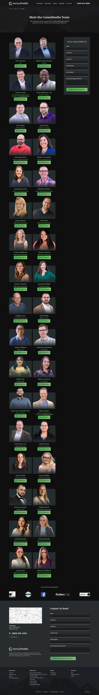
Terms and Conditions (54, 691)
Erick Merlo (44, 316)
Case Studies (53, 674)
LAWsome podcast (24, 96)
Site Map (61, 691)
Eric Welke (20, 125)
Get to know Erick (44, 321)
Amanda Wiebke (44, 284)
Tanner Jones (20, 92)
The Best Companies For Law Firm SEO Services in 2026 (38, 675)
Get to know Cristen (20, 257)
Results (55, 3)
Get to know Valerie (44, 449)
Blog (72, 672)
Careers (11, 676)
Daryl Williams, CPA (44, 92)
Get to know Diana (20, 480)
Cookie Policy (45, 691)
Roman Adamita (20, 507)
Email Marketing (33, 682)
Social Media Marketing (35, 684)
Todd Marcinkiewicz (44, 347)
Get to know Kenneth (20, 162)
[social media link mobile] (9, 637)
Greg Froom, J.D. (20, 444)
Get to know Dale (20, 66)
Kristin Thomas (20, 284)
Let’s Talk (69, 3)
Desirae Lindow (44, 252)
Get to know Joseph (20, 352)
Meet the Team (12, 674)
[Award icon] (12, 592)
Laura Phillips (44, 475)
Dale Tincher (20, 61)
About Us (16, 8)
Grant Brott (44, 125)
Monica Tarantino (44, 157)
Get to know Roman (20, 512)
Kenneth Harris (20, 157)
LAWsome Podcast (75, 674)
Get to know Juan (20, 416)
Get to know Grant (44, 130)
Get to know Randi (20, 194)
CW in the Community (14, 678)
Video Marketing (33, 681)
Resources (62, 3)
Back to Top (87, 691)
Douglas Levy (20, 316)
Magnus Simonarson (44, 61)
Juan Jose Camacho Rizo (20, 411)
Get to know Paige (20, 384)
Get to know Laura (44, 480)
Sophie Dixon (44, 507)
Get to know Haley (44, 544)
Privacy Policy (38, 691)
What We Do (48, 3)
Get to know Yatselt (20, 544)
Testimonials (53, 672)
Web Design (32, 679)
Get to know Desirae (44, 257)
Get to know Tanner (20, 99)
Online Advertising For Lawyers (36, 677)
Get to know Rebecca (44, 575)
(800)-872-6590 (83, 3)
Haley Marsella (44, 539)
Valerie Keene (44, 444)
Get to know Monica (44, 162)
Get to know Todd (44, 352)
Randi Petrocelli (20, 189)
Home (10, 8)
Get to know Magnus (44, 66)
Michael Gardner (44, 189)
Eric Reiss (44, 221)
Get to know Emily (20, 225)
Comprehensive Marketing (35, 672)
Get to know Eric (20, 130)
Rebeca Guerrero (44, 379)
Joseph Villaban (20, 347)
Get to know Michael (44, 194)
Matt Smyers (44, 411)
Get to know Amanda (44, 289)
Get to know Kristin (20, 289)
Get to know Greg (20, 449)
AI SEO (72, 676)
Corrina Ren (20, 570)
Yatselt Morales (20, 539)
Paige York (20, 379)
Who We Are (40, 3)
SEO (41, 318)
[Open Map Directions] (25, 608)
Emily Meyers (20, 221)
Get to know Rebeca (44, 384)
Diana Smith (20, 475)
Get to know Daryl (44, 97)
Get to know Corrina (20, 575)
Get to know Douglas (20, 321)
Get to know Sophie (44, 512)
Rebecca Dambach (44, 570)
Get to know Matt (44, 417)
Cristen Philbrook (20, 252)
